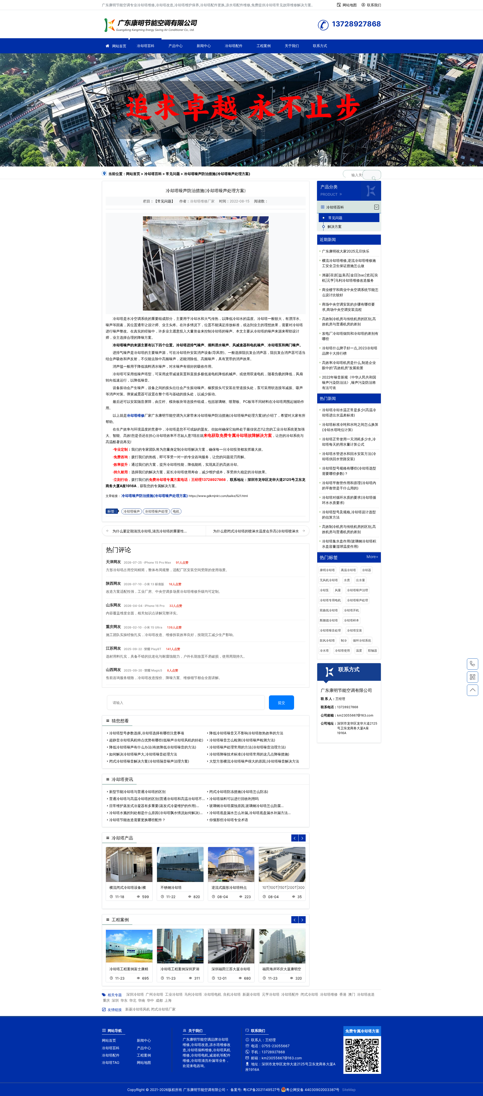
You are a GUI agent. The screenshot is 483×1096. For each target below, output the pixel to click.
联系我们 (374, 5)
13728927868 (214, 479)
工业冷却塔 (174, 994)
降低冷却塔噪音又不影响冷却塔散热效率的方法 (246, 733)
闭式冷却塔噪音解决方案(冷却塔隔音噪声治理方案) (149, 761)
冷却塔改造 (366, 994)
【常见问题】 (164, 201)
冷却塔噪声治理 (357, 590)
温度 (359, 650)
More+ (372, 557)
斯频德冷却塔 (329, 620)
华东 (124, 1000)
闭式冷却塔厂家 (163, 1009)
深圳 (115, 1000)
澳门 (351, 994)
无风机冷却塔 (329, 580)
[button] (302, 837)
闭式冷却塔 (309, 994)
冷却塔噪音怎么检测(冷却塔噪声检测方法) (242, 740)
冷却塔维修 (152, 26)
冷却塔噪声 (132, 511)
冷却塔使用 (342, 650)
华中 (150, 1000)
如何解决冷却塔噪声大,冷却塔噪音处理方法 (143, 754)
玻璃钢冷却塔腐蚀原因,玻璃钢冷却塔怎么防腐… (246, 806)
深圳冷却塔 (135, 994)
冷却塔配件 (234, 46)
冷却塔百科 (145, 46)
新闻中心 (204, 46)
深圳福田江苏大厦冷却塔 (231, 969)
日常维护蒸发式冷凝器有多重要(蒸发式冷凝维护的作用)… (154, 806)
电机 (176, 511)
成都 (159, 1000)
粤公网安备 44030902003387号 (312, 1089)
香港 (342, 994)
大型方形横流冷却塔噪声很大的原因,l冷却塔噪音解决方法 (254, 761)
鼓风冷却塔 (327, 640)
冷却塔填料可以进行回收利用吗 (234, 798)
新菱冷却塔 (251, 994)
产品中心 (176, 46)
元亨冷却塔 (270, 994)
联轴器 (372, 650)
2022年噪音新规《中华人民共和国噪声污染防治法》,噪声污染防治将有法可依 (349, 382)
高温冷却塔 (348, 570)
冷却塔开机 (351, 610)
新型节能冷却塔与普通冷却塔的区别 (137, 791)
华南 (141, 1000)
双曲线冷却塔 (329, 610)
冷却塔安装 (354, 630)
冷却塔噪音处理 (330, 630)
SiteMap (349, 1089)
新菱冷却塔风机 (137, 1009)
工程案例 (264, 46)
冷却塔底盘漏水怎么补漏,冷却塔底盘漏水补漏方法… (250, 813)
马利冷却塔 (193, 994)
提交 (281, 702)
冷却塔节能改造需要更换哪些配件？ (137, 820)
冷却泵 (324, 590)
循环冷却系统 (362, 640)
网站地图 (350, 5)
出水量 (360, 580)
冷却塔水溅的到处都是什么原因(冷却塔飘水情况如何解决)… (156, 813)
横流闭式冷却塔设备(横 (127, 887)
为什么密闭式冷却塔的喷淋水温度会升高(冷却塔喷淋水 (256, 531)
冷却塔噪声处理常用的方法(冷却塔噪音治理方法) (247, 747)
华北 (132, 1000)
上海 (168, 1000)
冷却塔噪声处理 (156, 511)
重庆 (106, 1000)
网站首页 (119, 46)
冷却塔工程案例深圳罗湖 (179, 969)
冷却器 (366, 570)
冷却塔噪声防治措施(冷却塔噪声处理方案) (155, 495)
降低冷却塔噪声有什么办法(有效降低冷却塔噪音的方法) (152, 747)
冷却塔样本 (351, 620)
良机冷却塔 (232, 994)
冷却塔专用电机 (330, 600)
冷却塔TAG (110, 1062)
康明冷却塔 (327, 570)
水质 (347, 580)
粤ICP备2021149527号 (261, 1089)
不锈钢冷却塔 (171, 887)
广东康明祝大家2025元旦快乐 (345, 251)
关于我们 (292, 46)
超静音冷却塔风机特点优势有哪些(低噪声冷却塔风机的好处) (156, 740)
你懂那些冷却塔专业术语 (228, 820)
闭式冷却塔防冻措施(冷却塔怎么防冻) (238, 791)
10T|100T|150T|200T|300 (283, 887)
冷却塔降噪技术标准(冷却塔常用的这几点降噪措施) (249, 754)
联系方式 (320, 46)
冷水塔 (324, 650)
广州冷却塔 (154, 994)
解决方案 (335, 226)
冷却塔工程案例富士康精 (128, 969)
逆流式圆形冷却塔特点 (229, 887)
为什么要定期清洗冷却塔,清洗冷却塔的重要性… (149, 531)
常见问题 (173, 174)
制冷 (344, 640)
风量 (338, 590)
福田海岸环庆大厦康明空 (281, 969)
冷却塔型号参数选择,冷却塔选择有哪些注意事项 (146, 733)
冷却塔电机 (212, 994)
